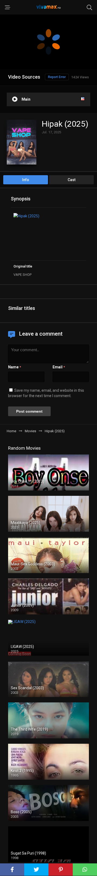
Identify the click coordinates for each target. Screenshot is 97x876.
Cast (71, 180)
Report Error (57, 77)
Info (25, 180)
